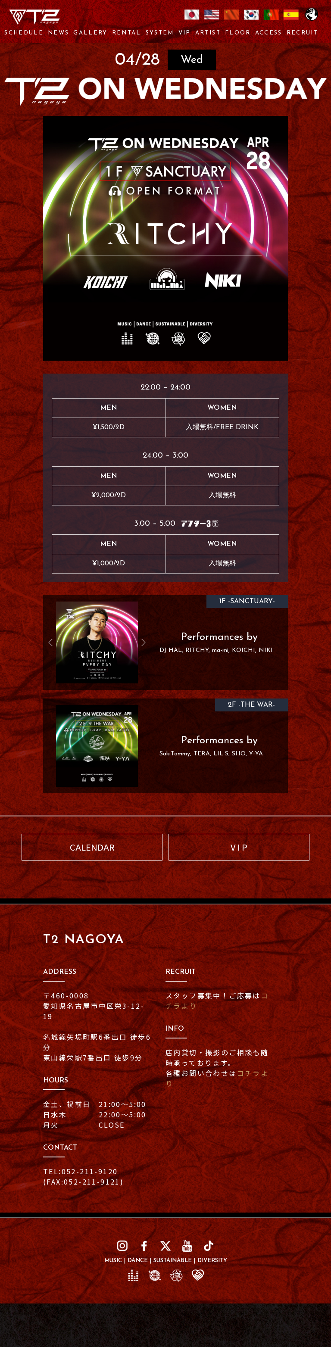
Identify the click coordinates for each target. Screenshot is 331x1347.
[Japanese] (192, 19)
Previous (54, 642)
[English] (211, 19)
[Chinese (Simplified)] (231, 19)
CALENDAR (92, 847)
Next (140, 642)
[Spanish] (291, 19)
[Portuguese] (271, 19)
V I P (239, 847)
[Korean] (251, 19)
